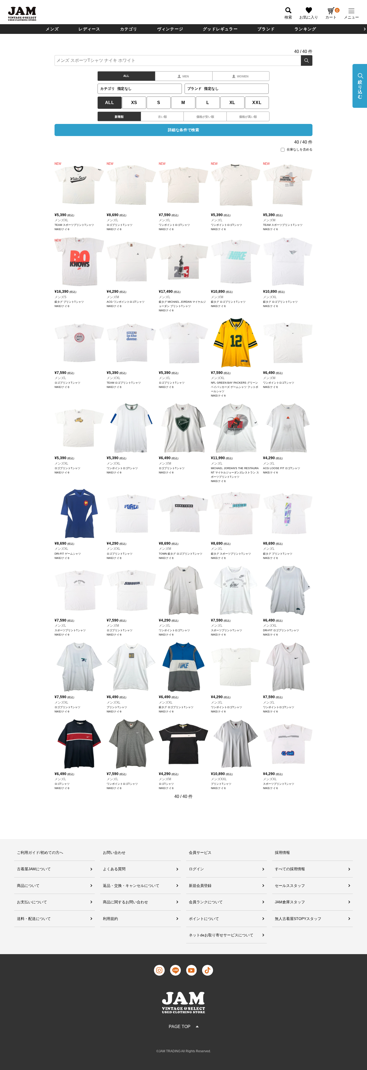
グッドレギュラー (220, 29)
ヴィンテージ (170, 29)
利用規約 (110, 918)
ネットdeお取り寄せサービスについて (221, 935)
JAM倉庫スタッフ (290, 902)
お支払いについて (32, 902)
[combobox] (183, 60)
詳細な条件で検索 (183, 130)
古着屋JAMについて (34, 869)
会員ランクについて (206, 902)
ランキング (305, 29)
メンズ (52, 29)
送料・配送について (34, 918)
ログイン (196, 869)
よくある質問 (114, 869)
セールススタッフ (290, 885)
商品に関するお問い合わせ (125, 902)
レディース (89, 29)
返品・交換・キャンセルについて (131, 885)
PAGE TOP (179, 1026)
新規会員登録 (200, 885)
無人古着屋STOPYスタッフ (298, 918)
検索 (306, 60)
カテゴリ (129, 29)
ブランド (266, 29)
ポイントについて (204, 918)
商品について (28, 885)
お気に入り (308, 17)
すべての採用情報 (290, 869)
